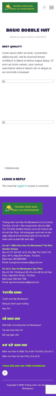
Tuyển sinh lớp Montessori (15, 298)
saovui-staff (26, 36)
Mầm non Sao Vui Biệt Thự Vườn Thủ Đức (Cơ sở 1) (27, 351)
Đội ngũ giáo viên (10, 334)
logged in (22, 186)
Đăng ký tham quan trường (15, 303)
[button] (51, 7)
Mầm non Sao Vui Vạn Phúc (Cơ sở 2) (21, 356)
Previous (12, 167)
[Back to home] (20, 7)
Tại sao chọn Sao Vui (12, 329)
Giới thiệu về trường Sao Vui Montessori (21, 324)
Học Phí (6, 308)
